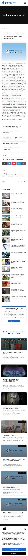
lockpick (4, 176)
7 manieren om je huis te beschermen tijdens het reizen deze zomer (12, 486)
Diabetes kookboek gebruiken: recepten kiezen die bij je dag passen (17, 276)
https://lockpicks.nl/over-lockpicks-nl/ (12, 119)
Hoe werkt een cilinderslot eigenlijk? (14, 131)
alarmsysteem (5, 174)
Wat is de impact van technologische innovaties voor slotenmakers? (12, 407)
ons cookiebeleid (16, 544)
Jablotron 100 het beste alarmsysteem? (13, 512)
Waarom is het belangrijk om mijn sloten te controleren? (14, 137)
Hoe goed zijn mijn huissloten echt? (14, 154)
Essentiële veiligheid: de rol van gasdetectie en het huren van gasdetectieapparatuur (11, 380)
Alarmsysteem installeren (9, 435)
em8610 (15, 174)
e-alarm (11, 174)
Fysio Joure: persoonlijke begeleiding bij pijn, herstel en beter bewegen (17, 291)
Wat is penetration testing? (14, 143)
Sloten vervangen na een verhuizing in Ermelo (13, 353)
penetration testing (15, 106)
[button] (25, 529)
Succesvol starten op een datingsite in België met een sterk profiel (18, 261)
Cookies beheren (14, 553)
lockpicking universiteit (18, 115)
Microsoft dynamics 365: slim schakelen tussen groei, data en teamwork (18, 239)
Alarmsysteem (5, 28)
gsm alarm (20, 174)
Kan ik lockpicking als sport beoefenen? (14, 148)
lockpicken (8, 176)
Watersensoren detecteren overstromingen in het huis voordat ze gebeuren (14, 460)
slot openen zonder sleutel (18, 176)
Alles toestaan (14, 549)
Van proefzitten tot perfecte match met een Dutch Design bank (17, 210)
